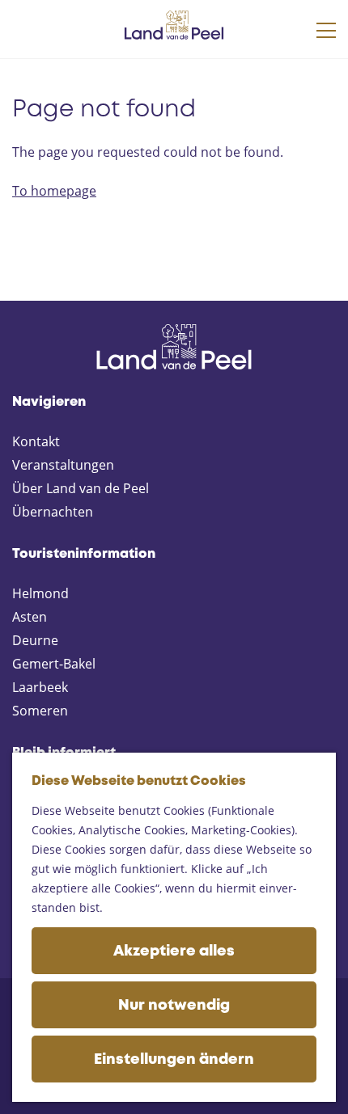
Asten (29, 617)
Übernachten (52, 512)
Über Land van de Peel (80, 488)
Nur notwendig (174, 1005)
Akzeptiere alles (174, 951)
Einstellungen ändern (174, 1059)
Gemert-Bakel (53, 664)
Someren (40, 710)
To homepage (54, 191)
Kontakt (36, 441)
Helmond (40, 593)
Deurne (35, 640)
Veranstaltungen (63, 465)
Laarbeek (40, 687)
